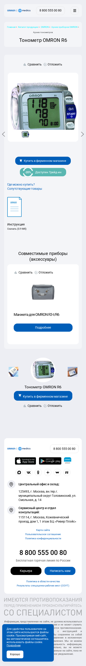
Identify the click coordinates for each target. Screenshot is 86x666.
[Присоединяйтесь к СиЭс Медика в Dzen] (48, 472)
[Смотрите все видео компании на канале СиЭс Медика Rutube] (67, 472)
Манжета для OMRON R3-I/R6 (36, 314)
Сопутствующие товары (24, 188)
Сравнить (35, 64)
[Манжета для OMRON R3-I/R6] (43, 292)
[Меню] (75, 10)
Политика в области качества (43, 581)
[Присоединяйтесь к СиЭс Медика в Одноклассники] (38, 472)
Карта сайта (43, 530)
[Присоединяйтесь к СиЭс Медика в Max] (19, 472)
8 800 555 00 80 (43, 552)
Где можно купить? (21, 184)
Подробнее (43, 327)
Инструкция (16, 224)
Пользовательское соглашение (43, 534)
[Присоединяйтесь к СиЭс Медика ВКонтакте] (28, 472)
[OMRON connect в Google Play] (50, 461)
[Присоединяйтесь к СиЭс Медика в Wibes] (57, 472)
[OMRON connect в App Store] (25, 461)
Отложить (55, 64)
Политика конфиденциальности (43, 538)
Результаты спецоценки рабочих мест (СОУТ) (43, 585)
